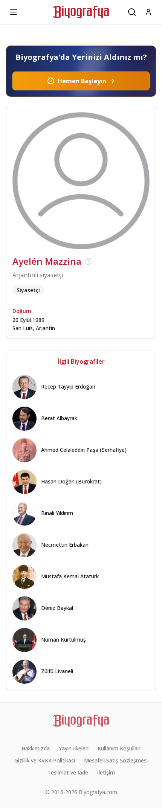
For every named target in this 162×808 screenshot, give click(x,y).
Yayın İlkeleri (74, 748)
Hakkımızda (35, 748)
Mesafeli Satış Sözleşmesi (116, 760)
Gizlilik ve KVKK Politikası (44, 760)
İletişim (106, 772)
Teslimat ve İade (67, 772)
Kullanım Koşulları (119, 748)
